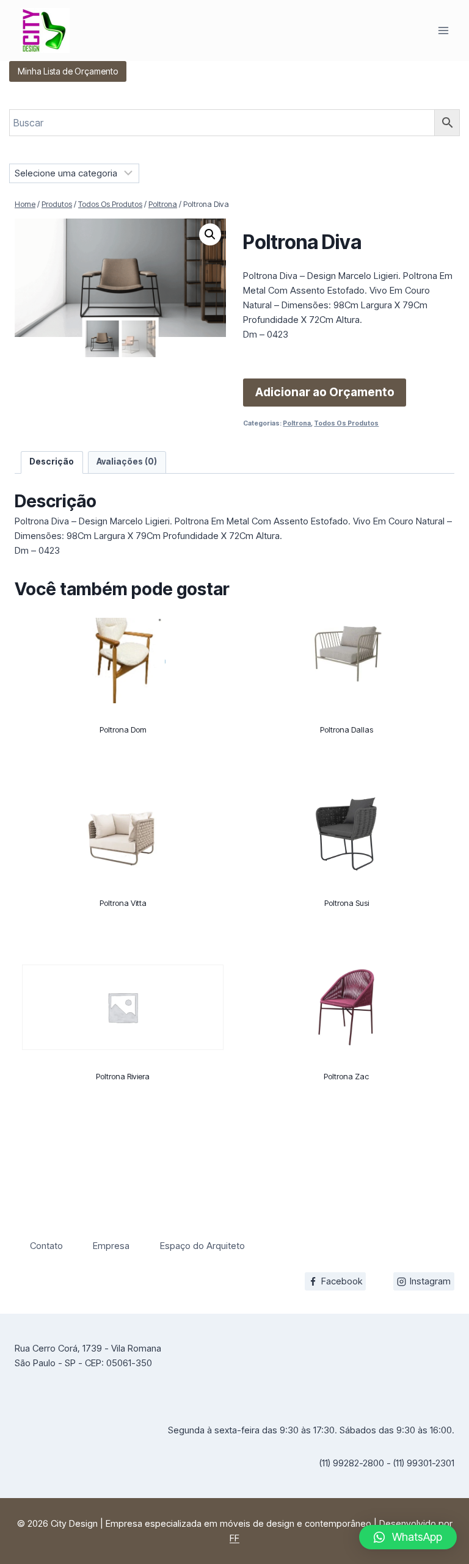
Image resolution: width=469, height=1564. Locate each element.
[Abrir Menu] (443, 30)
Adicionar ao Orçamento (324, 392)
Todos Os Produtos (346, 423)
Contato (46, 1245)
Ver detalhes (122, 775)
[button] (210, 234)
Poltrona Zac (346, 1076)
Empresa (111, 1245)
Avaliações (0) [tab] (126, 461)
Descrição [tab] (51, 461)
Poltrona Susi (346, 903)
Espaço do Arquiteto (202, 1245)
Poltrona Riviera (123, 1076)
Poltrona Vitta (123, 903)
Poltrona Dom (123, 729)
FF (234, 1538)
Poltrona (297, 423)
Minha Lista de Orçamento (68, 71)
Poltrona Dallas (346, 729)
